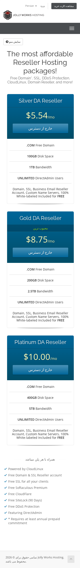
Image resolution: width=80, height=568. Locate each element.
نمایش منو (14, 42)
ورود (42, 5)
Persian (30, 5)
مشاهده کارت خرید (64, 6)
